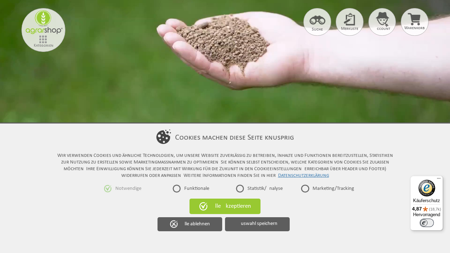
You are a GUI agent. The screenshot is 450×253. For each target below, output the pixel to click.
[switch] (427, 223)
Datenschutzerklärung (303, 175)
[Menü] (439, 180)
